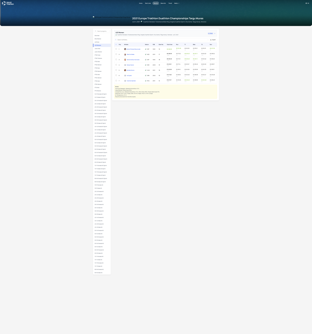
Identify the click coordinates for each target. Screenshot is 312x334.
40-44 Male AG (98, 220)
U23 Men (97, 42)
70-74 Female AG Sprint (101, 165)
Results (156, 3)
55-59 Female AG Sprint (101, 146)
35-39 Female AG (99, 211)
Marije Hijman (130, 65)
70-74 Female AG (99, 256)
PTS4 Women (98, 78)
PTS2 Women (98, 65)
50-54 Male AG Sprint (100, 142)
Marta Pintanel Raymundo (133, 49)
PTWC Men (97, 55)
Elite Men (97, 35)
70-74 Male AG (98, 259)
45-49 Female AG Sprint (101, 133)
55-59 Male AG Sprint (100, 149)
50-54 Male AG (98, 233)
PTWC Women (98, 58)
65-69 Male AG (99, 253)
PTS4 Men (97, 74)
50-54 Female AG (99, 230)
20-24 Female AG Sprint (101, 100)
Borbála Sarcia (130, 70)
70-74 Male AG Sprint (100, 168)
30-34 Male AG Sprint (100, 117)
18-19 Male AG (98, 188)
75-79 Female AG (99, 263)
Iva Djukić (129, 75)
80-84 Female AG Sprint (101, 178)
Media (176, 3)
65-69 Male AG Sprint (100, 162)
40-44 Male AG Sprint (100, 129)
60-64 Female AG (99, 243)
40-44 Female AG (99, 217)
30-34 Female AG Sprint (101, 113)
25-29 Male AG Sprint (100, 110)
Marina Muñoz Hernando (133, 59)
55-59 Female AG (99, 237)
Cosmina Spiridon (131, 81)
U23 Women (98, 45)
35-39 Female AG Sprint (101, 120)
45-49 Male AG (98, 227)
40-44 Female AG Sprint (101, 126)
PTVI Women (98, 91)
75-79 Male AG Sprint (100, 175)
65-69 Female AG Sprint (101, 159)
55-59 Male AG (98, 240)
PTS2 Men (97, 61)
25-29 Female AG (99, 198)
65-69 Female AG (99, 250)
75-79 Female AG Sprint (101, 172)
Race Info (163, 3)
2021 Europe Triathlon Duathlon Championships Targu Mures (167, 18)
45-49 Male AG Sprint (100, 136)
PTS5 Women (98, 84)
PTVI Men (97, 87)
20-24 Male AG (98, 194)
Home (140, 3)
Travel (170, 3)
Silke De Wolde (130, 54)
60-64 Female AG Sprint (101, 152)
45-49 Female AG (99, 224)
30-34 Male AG (98, 207)
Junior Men (97, 48)
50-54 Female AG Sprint (101, 139)
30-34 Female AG (99, 204)
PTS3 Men (97, 68)
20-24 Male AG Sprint (100, 104)
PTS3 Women (98, 71)
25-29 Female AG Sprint (101, 107)
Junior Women (98, 52)
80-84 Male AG (98, 272)
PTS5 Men (97, 81)
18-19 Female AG (99, 185)
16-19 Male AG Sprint (100, 97)
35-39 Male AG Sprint (100, 123)
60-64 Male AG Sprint (100, 155)
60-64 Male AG (99, 246)
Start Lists (148, 3)
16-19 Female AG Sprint (101, 94)
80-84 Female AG (99, 269)
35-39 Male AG (98, 214)
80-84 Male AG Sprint (100, 181)
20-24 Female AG (99, 191)
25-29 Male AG (98, 201)
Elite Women (98, 39)
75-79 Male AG (98, 266)
